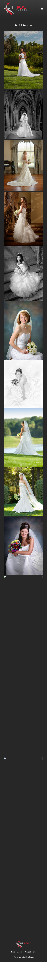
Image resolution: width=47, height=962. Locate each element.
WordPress (29, 957)
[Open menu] (41, 8)
